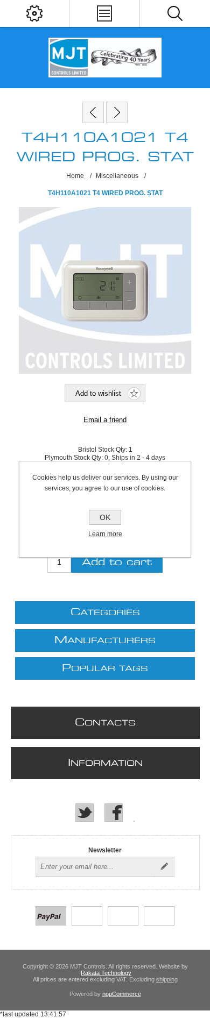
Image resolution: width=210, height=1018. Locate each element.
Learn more (105, 534)
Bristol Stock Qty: (103, 449)
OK (105, 517)
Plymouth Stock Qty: (74, 457)
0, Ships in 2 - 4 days (134, 457)
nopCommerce (121, 994)
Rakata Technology (106, 973)
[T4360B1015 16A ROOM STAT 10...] (93, 112)
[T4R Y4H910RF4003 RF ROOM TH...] (117, 112)
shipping (167, 979)
